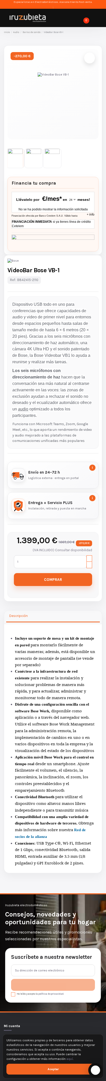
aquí (69, 1059)
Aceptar (53, 1069)
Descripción (18, 616)
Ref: (13, 280)
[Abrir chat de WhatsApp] (95, 1070)
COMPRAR (53, 579)
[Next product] (100, 32)
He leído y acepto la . (40, 993)
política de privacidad (51, 993)
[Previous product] (96, 32)
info (90, 214)
